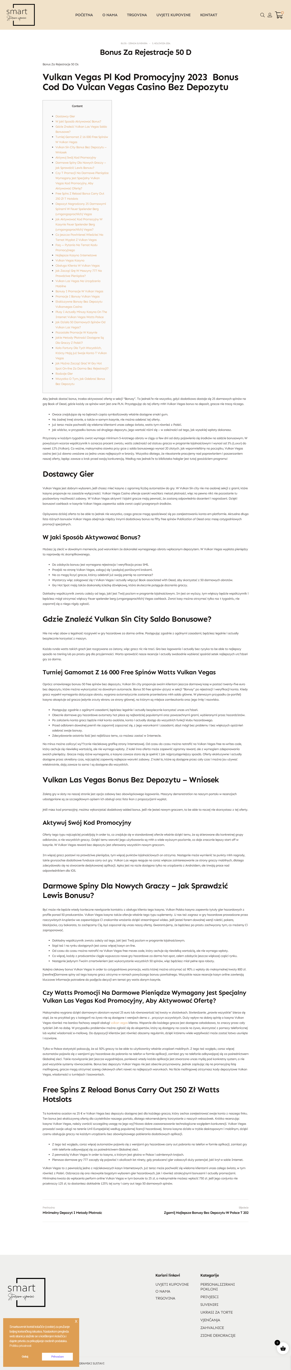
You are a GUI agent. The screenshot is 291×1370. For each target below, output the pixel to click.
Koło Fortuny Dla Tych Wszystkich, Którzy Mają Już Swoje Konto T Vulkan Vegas (81, 353)
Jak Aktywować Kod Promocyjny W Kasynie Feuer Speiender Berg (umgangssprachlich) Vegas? (78, 224)
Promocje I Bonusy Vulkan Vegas (77, 296)
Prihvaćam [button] (57, 1356)
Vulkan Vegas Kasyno (69, 260)
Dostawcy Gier (65, 116)
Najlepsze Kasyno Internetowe (76, 255)
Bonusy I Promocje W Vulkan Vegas (79, 291)
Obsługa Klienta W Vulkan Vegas (77, 265)
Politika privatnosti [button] (20, 1345)
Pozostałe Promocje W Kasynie (76, 332)
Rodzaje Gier (64, 373)
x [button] (76, 1321)
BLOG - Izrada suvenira (134, 43)
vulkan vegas (119, 1023)
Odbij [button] (25, 1356)
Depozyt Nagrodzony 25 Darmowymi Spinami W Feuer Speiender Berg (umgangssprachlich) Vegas (80, 209)
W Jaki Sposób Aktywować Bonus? (78, 121)
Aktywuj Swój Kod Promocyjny (75, 157)
